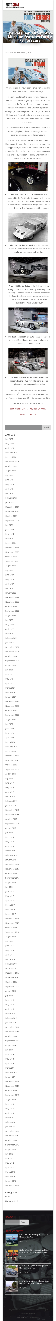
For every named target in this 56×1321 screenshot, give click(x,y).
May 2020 (9, 733)
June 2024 (9, 529)
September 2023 (12, 561)
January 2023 (10, 593)
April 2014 (9, 1063)
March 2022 (10, 633)
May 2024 (9, 534)
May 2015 (9, 1004)
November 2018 (12, 814)
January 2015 (10, 1022)
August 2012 (10, 1149)
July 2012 (9, 1154)
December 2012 (12, 1131)
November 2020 (12, 706)
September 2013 (12, 1095)
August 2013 (10, 1099)
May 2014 (9, 1059)
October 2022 (11, 606)
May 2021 (9, 679)
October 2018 (11, 819)
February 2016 (11, 964)
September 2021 (12, 660)
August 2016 (10, 936)
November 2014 (12, 1031)
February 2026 (11, 452)
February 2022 (11, 638)
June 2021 (9, 674)
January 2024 (10, 543)
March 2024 (10, 538)
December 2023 (12, 547)
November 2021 (12, 651)
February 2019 (11, 801)
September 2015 (12, 986)
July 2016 (9, 941)
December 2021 (12, 647)
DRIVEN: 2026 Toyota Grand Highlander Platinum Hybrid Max (33, 1267)
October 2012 (11, 1140)
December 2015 (12, 973)
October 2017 (11, 873)
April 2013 (9, 1113)
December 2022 (12, 597)
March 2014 (10, 1068)
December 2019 (12, 755)
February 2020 (11, 746)
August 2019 (10, 774)
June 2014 (9, 1054)
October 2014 (11, 1036)
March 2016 (10, 959)
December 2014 (12, 1027)
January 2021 (10, 697)
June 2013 (9, 1104)
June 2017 (9, 891)
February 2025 (11, 498)
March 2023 (10, 588)
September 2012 (12, 1145)
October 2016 (11, 927)
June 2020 (9, 728)
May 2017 (9, 896)
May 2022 (9, 624)
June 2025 (9, 480)
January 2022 (10, 642)
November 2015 (12, 977)
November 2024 (12, 511)
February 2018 (11, 855)
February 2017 (11, 909)
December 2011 (12, 1185)
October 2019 (11, 765)
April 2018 (9, 846)
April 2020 (9, 737)
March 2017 (10, 905)
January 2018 (10, 860)
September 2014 (12, 1040)
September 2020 (12, 715)
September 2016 (12, 932)
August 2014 (10, 1045)
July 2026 (9, 439)
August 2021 (10, 665)
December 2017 (12, 864)
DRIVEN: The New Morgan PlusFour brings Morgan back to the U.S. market (34, 1282)
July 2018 (9, 832)
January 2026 (10, 457)
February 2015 (11, 1018)
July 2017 (9, 887)
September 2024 (12, 520)
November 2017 (12, 869)
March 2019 (10, 796)
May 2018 (9, 841)
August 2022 (10, 615)
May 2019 (9, 787)
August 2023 (10, 565)
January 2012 (10, 1181)
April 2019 (9, 792)
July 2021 (9, 670)
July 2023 (9, 570)
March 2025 (10, 493)
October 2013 (11, 1090)
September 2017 (12, 878)
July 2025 (9, 475)
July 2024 (9, 525)
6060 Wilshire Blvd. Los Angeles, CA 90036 (28, 409)
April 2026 (9, 448)
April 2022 (9, 629)
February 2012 (11, 1176)
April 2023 (9, 584)
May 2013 (9, 1108)
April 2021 (9, 683)
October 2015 (11, 982)
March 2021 (10, 688)
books (8, 1196)
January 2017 (10, 914)
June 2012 (9, 1158)
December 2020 (12, 701)
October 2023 (11, 556)
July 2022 (9, 620)
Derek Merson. (33, 1317)
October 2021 (11, 656)
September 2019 (12, 769)
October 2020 (11, 710)
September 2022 (12, 611)
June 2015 (9, 1000)
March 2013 (10, 1117)
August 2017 (10, 882)
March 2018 (10, 850)
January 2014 (10, 1077)
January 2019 (10, 805)
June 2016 (9, 945)
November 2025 (12, 461)
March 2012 (10, 1172)
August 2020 (10, 719)
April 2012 (9, 1167)
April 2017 (9, 900)
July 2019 (9, 778)
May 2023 (9, 579)
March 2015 (10, 1013)
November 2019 (12, 760)
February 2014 (11, 1072)
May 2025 (9, 484)
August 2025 (10, 470)
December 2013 (12, 1081)
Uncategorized (11, 1201)
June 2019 (9, 783)
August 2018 (10, 828)
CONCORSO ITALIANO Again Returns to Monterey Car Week (33, 1235)
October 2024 (11, 516)
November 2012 (12, 1135)
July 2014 (9, 1050)
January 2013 (10, 1126)
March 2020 (10, 742)
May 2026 (9, 443)
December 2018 (12, 810)
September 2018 (12, 823)
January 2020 (10, 751)
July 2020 (9, 724)
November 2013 (12, 1086)
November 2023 (12, 552)
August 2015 (10, 991)
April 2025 (9, 489)
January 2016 (10, 968)
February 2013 (11, 1122)
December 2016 (12, 918)
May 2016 (9, 950)
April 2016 (9, 955)
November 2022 (12, 602)
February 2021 (11, 692)
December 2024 (12, 507)
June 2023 (9, 575)
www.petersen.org (28, 414)
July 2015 (9, 995)
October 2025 (11, 466)
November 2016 (12, 923)
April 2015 (9, 1009)
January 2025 (10, 502)
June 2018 (9, 837)
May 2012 (9, 1163)
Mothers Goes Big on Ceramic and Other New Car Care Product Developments (34, 1251)
